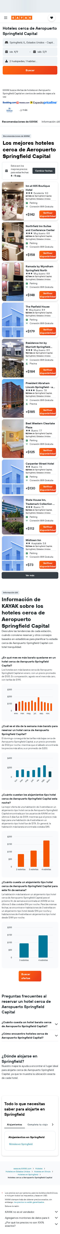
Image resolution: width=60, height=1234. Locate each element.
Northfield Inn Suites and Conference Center (40, 228)
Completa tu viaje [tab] (38, 1124)
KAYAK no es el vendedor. (19, 1211)
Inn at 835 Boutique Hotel (38, 187)
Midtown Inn (33, 540)
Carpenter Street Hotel (40, 463)
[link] (30, 976)
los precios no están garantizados (29, 1202)
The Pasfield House (38, 306)
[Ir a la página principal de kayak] (21, 18)
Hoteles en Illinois (42, 1171)
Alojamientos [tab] (14, 1124)
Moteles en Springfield (20, 1144)
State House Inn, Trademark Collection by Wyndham (41, 502)
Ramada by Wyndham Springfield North (39, 268)
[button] (5, 17)
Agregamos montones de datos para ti (27, 1217)
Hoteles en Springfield (28, 1174)
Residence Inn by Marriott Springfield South (38, 345)
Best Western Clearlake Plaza (40, 425)
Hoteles (38, 1168)
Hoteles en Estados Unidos (18, 1171)
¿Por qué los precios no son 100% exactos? (24, 1224)
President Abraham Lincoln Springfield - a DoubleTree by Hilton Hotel (39, 385)
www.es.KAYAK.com (22, 1168)
